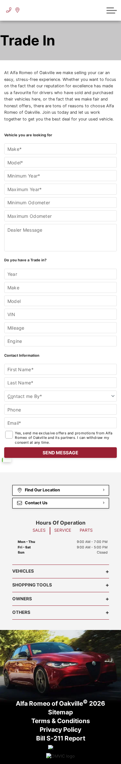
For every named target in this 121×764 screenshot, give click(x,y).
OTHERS (21, 612)
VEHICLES (23, 571)
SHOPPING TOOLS (32, 584)
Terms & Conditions (60, 721)
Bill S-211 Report (60, 738)
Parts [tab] (86, 530)
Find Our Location (42, 490)
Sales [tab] (39, 530)
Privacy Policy (60, 730)
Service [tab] (62, 530)
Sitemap (60, 712)
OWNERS (22, 598)
